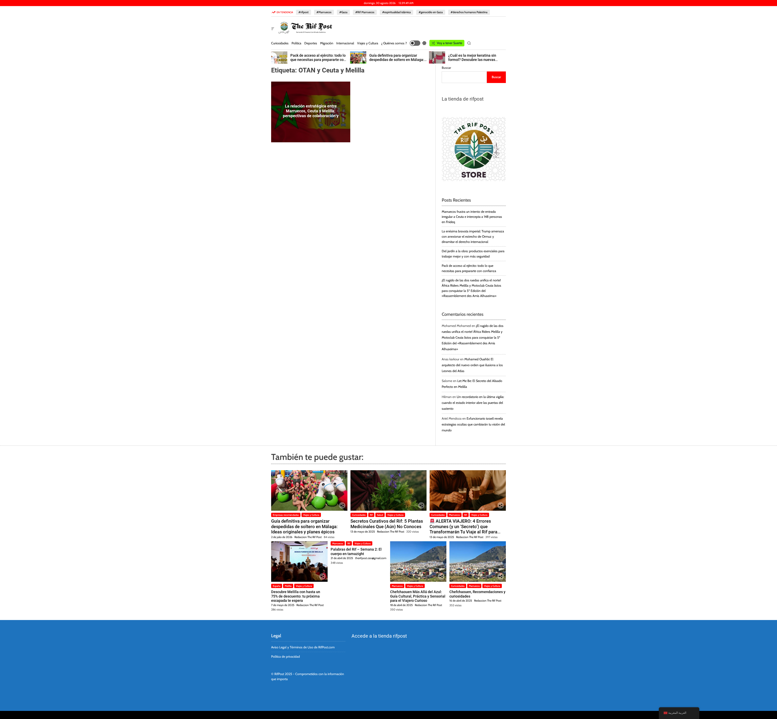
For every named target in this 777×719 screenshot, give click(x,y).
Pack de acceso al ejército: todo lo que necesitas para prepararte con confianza (318, 59)
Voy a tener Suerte (449, 43)
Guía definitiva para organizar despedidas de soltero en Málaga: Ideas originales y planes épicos (396, 59)
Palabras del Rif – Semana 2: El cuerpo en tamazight (356, 551)
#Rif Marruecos (364, 12)
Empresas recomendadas (286, 514)
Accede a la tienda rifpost (379, 636)
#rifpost (303, 12)
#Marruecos (323, 12)
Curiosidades (280, 43)
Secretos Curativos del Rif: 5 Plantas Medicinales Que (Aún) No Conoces (386, 524)
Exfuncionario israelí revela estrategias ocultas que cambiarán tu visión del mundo (473, 424)
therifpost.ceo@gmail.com (370, 558)
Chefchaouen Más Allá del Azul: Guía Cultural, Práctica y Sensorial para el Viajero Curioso (417, 596)
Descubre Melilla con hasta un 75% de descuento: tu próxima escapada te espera (295, 596)
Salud (380, 514)
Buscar (446, 68)
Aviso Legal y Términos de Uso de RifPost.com (303, 647)
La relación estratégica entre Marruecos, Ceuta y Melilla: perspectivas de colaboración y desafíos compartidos (311, 113)
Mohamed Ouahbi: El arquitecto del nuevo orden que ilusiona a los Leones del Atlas (472, 365)
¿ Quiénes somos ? (394, 43)
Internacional (345, 43)
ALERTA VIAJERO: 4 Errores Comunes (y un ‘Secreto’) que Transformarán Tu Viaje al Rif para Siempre (463, 529)
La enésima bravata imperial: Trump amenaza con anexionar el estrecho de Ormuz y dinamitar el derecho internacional (473, 236)
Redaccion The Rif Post (308, 537)
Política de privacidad (285, 656)
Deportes (310, 43)
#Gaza (343, 12)
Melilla (288, 585)
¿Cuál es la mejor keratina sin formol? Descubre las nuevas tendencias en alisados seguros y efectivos (475, 62)
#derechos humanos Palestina (469, 12)
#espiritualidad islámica (396, 12)
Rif (371, 514)
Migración (326, 43)
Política (296, 43)
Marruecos (454, 514)
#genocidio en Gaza (431, 12)
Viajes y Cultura (367, 43)
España (276, 585)
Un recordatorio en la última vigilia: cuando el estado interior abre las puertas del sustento (473, 403)
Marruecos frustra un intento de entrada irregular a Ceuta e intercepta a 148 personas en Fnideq (472, 217)
